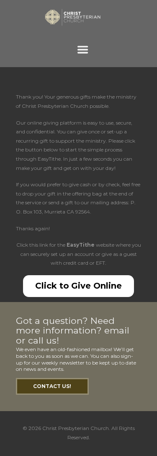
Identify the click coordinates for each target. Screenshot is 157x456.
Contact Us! (52, 386)
